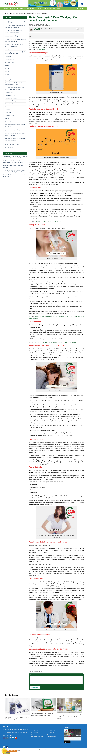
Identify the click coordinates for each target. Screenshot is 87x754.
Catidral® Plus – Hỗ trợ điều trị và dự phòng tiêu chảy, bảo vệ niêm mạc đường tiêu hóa (15, 157)
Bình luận (32, 674)
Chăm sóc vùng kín (9, 59)
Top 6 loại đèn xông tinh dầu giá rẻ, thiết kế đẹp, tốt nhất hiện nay (15, 134)
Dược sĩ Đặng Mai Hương (37, 736)
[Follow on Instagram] (7, 738)
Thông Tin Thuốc (30, 8)
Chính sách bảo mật (51, 727)
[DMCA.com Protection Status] (27, 753)
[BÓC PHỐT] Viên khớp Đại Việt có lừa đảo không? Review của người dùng (55, 342)
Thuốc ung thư (8, 112)
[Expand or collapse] (82, 36)
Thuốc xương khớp (9, 115)
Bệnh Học (22, 8)
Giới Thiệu (52, 8)
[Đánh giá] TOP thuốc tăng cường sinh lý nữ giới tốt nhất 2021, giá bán (15, 31)
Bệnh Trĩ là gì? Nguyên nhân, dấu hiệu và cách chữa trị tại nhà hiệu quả (15, 52)
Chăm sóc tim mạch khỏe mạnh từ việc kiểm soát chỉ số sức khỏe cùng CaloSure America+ (14, 171)
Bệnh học (7, 49)
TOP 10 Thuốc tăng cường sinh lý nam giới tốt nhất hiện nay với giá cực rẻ (15, 129)
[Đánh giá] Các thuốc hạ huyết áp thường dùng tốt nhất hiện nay (15, 21)
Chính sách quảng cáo (52, 732)
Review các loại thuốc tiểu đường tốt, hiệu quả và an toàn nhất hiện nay (15, 83)
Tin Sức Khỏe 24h (14, 8)
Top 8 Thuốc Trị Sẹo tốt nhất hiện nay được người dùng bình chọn (15, 139)
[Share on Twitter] (36, 29)
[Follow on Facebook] (77, 8)
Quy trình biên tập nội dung (37, 732)
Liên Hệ (58, 8)
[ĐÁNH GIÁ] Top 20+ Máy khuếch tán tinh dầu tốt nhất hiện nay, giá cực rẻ (15, 26)
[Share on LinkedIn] (39, 29)
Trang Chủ (5, 8)
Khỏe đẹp (39, 8)
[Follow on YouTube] (82, 8)
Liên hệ (32, 729)
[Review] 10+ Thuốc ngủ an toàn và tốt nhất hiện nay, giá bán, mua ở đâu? (15, 35)
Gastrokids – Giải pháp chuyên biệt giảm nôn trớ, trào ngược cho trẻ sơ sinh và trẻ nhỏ (14, 161)
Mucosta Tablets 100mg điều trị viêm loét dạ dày (48, 221)
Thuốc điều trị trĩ (9, 104)
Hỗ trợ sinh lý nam (9, 62)
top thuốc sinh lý (9, 147)
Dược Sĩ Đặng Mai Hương (47, 28)
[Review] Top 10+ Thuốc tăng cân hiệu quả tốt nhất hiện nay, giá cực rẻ (15, 45)
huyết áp (7, 68)
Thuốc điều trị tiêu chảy (10, 101)
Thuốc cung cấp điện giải (11, 98)
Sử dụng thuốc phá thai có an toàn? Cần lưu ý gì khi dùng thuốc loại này (14, 88)
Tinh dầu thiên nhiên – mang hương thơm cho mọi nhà (15, 125)
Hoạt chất (7, 65)
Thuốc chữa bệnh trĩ (10, 95)
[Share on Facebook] (34, 29)
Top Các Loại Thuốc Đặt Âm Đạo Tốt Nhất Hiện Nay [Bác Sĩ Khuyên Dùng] (15, 143)
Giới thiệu (33, 727)
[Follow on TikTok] (79, 8)
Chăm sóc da (8, 56)
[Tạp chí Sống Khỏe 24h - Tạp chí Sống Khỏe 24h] (10, 4)
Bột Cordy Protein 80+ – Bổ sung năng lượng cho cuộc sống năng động (42, 714)
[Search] (82, 4)
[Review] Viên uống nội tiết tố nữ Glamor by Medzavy (13, 166)
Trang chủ (6, 13)
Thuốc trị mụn (8, 109)
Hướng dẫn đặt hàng (51, 736)
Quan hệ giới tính (9, 80)
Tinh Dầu (46, 8)
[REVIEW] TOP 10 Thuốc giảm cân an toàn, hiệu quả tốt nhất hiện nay (15, 40)
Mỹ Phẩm (7, 77)
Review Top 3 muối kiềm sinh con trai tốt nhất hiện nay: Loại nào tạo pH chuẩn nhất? (69, 716)
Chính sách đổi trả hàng (52, 730)
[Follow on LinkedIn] (13, 738)
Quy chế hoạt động (35, 730)
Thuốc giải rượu (9, 106)
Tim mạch (7, 118)
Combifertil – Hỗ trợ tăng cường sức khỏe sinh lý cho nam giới (14, 175)
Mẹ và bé (7, 74)
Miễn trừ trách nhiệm (51, 734)
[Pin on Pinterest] (38, 29)
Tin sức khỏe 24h (9, 121)
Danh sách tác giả (35, 734)
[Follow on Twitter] (80, 8)
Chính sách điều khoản (52, 729)
